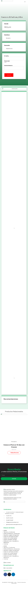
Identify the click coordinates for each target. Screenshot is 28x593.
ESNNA (5, 530)
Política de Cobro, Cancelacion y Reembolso (11, 541)
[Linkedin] (13, 574)
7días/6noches (9, 48)
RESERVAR (9, 75)
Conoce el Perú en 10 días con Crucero (14, 446)
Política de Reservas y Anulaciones (12, 533)
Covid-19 (6, 544)
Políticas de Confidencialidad (10, 538)
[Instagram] (9, 574)
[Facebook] (5, 574)
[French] (20, 1)
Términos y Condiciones (9, 532)
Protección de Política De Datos (11, 536)
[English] (18, 1)
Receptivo (8, 38)
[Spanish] (16, 1)
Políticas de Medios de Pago (10, 539)
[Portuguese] (21, 1)
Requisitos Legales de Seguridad (11, 535)
